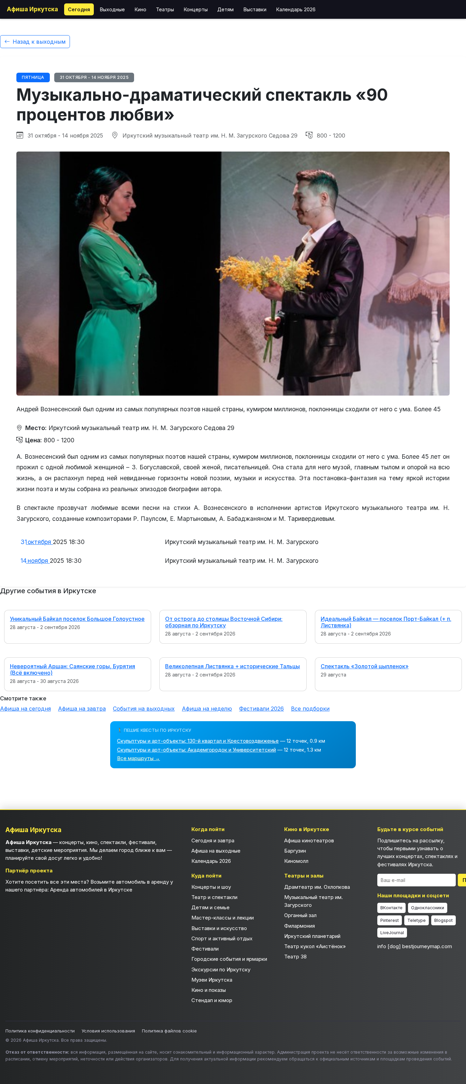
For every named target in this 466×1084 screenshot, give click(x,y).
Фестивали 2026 (261, 708)
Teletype (416, 920)
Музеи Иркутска (211, 979)
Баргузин (295, 850)
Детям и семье (210, 907)
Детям (225, 9)
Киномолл (296, 861)
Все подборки (310, 708)
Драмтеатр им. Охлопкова (317, 887)
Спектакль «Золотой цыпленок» (365, 666)
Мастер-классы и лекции (222, 917)
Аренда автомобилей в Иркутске (91, 889)
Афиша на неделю (207, 708)
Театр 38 (295, 956)
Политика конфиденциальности (40, 1030)
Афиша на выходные (216, 850)
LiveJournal (392, 932)
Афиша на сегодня (25, 708)
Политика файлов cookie (169, 1030)
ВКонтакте (391, 907)
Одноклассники (427, 907)
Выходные (112, 9)
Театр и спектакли (214, 897)
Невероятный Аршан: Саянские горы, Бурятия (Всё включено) (72, 669)
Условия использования (108, 1030)
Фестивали (205, 948)
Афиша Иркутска (32, 9)
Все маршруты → (138, 758)
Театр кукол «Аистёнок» (315, 946)
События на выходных (144, 708)
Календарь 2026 (296, 9)
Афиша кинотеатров (309, 840)
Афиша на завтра (82, 708)
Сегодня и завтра (212, 840)
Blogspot (443, 920)
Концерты (196, 9)
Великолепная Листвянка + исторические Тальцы (232, 666)
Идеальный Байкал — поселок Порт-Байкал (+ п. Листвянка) (386, 622)
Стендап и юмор (211, 1000)
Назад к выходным (39, 41)
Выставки (254, 9)
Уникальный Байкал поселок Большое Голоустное (77, 618)
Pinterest (389, 920)
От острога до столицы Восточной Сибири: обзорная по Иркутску (223, 622)
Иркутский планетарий (312, 936)
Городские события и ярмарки (229, 959)
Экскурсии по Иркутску (220, 969)
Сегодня (79, 9)
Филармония (299, 926)
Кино (140, 9)
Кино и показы (208, 990)
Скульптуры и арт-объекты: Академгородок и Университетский (196, 749)
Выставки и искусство (219, 928)
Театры (165, 9)
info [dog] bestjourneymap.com (414, 946)
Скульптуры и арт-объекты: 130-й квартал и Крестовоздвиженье (198, 741)
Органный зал (300, 915)
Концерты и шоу (211, 887)
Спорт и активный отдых (221, 938)
